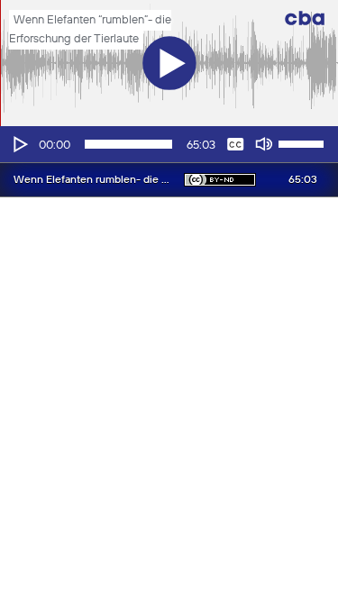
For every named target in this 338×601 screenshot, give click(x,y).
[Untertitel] (235, 144)
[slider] (304, 142)
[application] (169, 144)
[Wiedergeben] (19, 144)
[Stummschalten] (264, 144)
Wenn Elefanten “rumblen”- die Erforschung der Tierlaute (90, 29)
